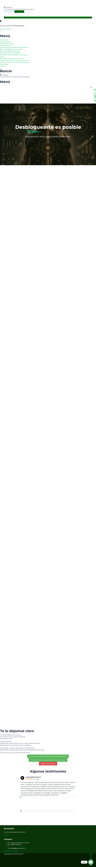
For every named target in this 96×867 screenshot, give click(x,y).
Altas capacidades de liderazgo (10, 51)
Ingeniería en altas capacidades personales (14, 47)
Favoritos (8, 29)
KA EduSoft (4, 40)
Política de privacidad (7, 43)
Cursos (2, 29)
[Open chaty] (90, 862)
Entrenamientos (5, 45)
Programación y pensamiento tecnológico (14, 55)
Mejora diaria (4, 64)
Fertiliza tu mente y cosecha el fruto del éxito (15, 62)
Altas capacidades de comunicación (11, 49)
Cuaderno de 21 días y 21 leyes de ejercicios (14, 60)
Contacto (3, 66)
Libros (2, 57)
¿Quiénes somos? (6, 42)
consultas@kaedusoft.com (16, 848)
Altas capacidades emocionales (10, 53)
